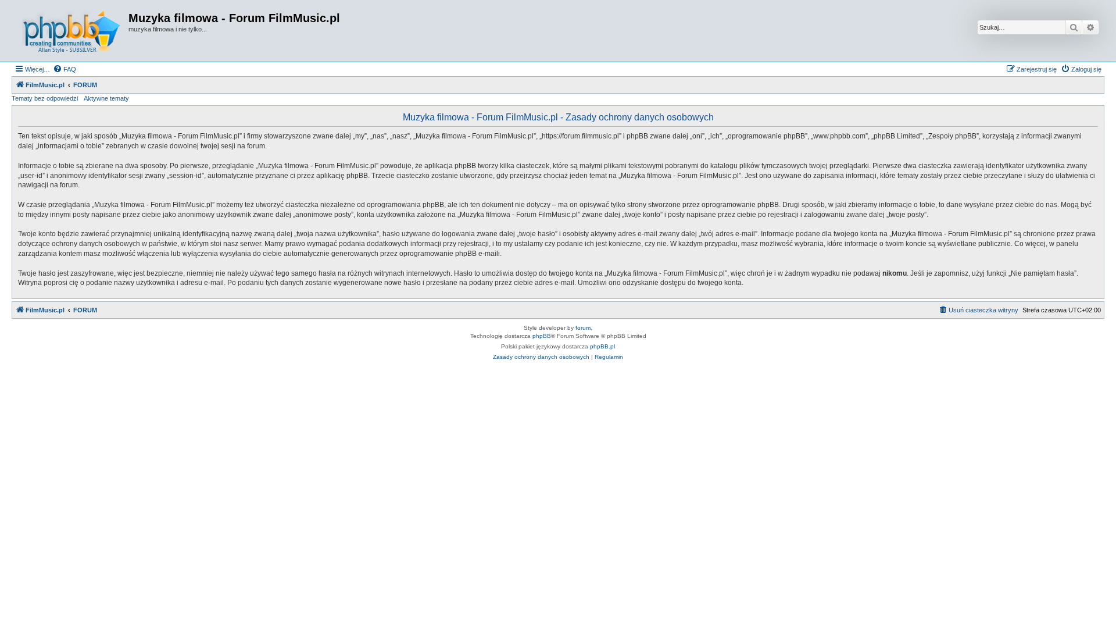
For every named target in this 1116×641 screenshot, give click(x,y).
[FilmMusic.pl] (71, 31)
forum (583, 328)
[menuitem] (64, 69)
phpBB (541, 336)
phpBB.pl (602, 346)
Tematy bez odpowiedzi (45, 98)
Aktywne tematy (106, 98)
